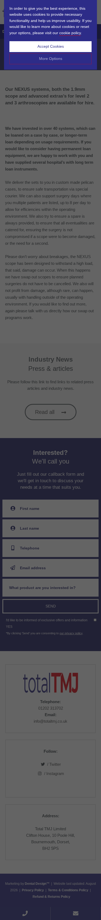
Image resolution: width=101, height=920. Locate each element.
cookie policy (70, 33)
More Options (50, 58)
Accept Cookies (50, 46)
